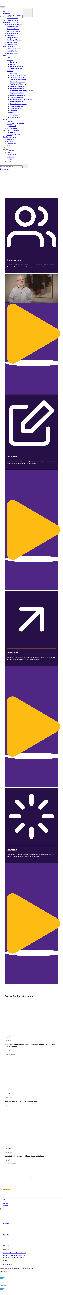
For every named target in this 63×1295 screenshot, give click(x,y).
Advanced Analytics (16, 66)
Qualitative (13, 62)
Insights (5, 137)
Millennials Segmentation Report (14, 1257)
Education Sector (12, 20)
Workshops (13, 110)
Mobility (9, 31)
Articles (9, 141)
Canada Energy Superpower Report (15, 1255)
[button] (33, 363)
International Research (17, 90)
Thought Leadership (16, 106)
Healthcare (10, 27)
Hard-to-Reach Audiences (18, 88)
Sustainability (11, 37)
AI (4, 11)
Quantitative (14, 64)
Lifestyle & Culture (13, 29)
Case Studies (11, 143)
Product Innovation (16, 97)
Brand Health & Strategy (18, 84)
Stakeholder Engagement (18, 104)
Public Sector (11, 35)
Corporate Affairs (12, 18)
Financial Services (12, 24)
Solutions (10, 113)
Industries (6, 13)
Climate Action (11, 154)
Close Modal (4, 1271)
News (8, 146)
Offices (5, 1205)
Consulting (10, 71)
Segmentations (15, 135)
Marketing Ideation (16, 95)
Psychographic (14, 130)
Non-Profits (10, 33)
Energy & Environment (14, 22)
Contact (5, 1203)
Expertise (6, 46)
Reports (9, 139)
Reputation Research (17, 101)
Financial (13, 126)
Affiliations (10, 150)
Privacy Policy (11, 161)
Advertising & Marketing (14, 15)
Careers (9, 152)
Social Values (11, 49)
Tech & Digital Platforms (14, 40)
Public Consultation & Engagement (21, 99)
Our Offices (10, 157)
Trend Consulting (15, 108)
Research (10, 51)
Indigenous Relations (17, 93)
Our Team (10, 159)
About (5, 148)
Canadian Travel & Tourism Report (14, 1253)
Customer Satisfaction (17, 86)
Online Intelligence (16, 68)
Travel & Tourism (12, 42)
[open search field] (25, 166)
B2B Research (14, 82)
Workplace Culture (13, 44)
